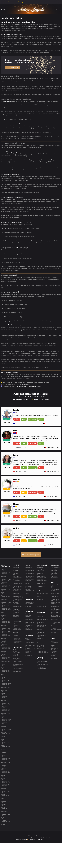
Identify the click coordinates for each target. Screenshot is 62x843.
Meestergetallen (29, 603)
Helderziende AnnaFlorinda (4, 689)
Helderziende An (5, 619)
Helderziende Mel (5, 742)
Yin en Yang (15, 590)
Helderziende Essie (5, 684)
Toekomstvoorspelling (42, 663)
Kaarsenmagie (54, 648)
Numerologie (28, 606)
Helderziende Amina (6, 632)
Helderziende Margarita (4, 731)
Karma (38, 623)
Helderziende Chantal (4, 600)
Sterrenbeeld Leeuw (18, 596)
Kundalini (39, 628)
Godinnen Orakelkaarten (16, 652)
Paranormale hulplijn (42, 582)
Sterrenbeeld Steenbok (16, 604)
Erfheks (53, 645)
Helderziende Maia (5, 585)
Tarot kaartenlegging (18, 668)
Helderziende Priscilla (4, 774)
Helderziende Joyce (5, 713)
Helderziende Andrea (4, 583)
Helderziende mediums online (16, 636)
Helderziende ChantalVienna (4, 659)
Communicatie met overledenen (29, 577)
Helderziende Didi (5, 605)
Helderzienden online (18, 641)
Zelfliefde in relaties (55, 599)
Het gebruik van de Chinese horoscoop (17, 585)
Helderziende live (17, 631)
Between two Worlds (30, 648)
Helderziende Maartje (4, 806)
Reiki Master (40, 598)
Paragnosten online (30, 623)
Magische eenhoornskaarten (17, 660)
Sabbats (53, 657)
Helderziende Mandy (6, 729)
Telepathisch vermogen (42, 652)
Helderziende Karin (5, 621)
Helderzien (15, 623)
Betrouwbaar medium (28, 568)
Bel (24, 419)
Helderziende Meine (6, 741)
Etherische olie (54, 642)
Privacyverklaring (32, 839)
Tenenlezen (54, 621)
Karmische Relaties (41, 625)
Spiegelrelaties (54, 619)
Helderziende (4, 700)
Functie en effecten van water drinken (55, 605)
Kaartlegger (16, 654)
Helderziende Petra (5, 771)
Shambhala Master (41, 631)
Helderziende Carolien (4, 655)
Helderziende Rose (5, 787)
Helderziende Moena (4, 594)
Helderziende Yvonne (4, 823)
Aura (26, 638)
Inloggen (4, 9)
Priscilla (16, 410)
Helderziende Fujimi (5, 657)
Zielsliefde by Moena (56, 634)
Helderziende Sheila (6, 704)
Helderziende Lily (5, 604)
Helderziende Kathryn (4, 812)
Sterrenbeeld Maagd (18, 598)
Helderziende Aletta (5, 629)
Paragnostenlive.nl (22, 386)
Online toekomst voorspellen (41, 666)
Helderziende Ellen (5, 622)
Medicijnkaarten (17, 662)
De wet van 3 (16, 579)
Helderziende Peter (5, 628)
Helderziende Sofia (5, 801)
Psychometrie (40, 645)
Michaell (16, 479)
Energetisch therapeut (42, 593)
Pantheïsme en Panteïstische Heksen (54, 651)
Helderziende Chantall (4, 663)
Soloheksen (54, 658)
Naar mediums (12, 67)
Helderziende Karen (5, 717)
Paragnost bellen (29, 619)
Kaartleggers (16, 655)
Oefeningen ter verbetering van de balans (55, 616)
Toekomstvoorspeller (42, 661)
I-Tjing (38, 621)
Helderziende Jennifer (4, 707)
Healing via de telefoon (42, 619)
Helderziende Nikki (5, 764)
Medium (27, 583)
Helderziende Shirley (6, 596)
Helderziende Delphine (4, 809)
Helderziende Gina (5, 580)
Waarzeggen (54, 569)
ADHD (38, 615)
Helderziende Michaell (4, 744)
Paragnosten (28, 618)
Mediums (27, 589)
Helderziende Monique (4, 753)
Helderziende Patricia (4, 769)
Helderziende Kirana (6, 719)
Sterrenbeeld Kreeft (17, 595)
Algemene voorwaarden (21, 839)
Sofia (15, 431)
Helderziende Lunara (4, 727)
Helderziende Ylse (5, 699)
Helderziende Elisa (5, 772)
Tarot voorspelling (41, 668)
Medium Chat (28, 586)
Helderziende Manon (4, 570)
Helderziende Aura (5, 647)
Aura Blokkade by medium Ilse (29, 643)
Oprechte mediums (29, 590)
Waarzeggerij (54, 573)
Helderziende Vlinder (4, 816)
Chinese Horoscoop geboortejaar (17, 575)
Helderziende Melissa (4, 777)
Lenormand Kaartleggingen (16, 657)
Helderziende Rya (5, 784)
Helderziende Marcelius (4, 614)
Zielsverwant (40, 638)
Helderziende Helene (4, 574)
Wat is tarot (15, 665)
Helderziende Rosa (5, 598)
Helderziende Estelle (6, 683)
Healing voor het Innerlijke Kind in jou (55, 608)
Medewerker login (42, 839)
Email (40, 419)
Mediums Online (29, 587)
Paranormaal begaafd (28, 651)
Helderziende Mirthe (6, 751)
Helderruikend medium (28, 581)
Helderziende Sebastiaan (4, 803)
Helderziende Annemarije (4, 639)
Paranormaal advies (30, 649)
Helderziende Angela (6, 579)
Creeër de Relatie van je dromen (55, 597)
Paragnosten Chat (29, 621)
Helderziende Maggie (4, 591)
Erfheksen (53, 647)
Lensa (15, 455)
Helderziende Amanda (4, 626)
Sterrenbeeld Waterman (16, 613)
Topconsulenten (41, 585)
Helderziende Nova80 (4, 766)
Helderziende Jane (5, 758)
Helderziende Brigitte (6, 650)
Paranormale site (41, 583)
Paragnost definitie (29, 622)
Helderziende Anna (5, 624)
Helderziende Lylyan (6, 609)
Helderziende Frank (5, 589)
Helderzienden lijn (17, 639)
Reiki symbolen (40, 599)
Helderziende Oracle (6, 631)
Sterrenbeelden (16, 587)
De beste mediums (29, 579)
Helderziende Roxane (4, 789)
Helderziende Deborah (4, 692)
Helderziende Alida (5, 720)
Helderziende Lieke (5, 661)
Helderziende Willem (6, 602)
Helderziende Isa (5, 703)
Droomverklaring (41, 618)
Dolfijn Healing (54, 600)
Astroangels (40, 569)
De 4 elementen (16, 580)
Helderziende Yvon (5, 821)
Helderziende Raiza (5, 779)
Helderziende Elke (5, 680)
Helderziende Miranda (4, 748)
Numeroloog (28, 605)
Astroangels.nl (7, 101)
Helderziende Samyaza (4, 793)
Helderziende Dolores (4, 676)
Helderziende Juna (5, 608)
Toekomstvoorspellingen (43, 664)
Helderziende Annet (5, 710)
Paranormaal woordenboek (28, 654)
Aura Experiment (29, 641)
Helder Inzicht (16, 642)
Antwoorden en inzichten (41, 571)
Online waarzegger (55, 567)
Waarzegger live (55, 572)
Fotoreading (32, 419)
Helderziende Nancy (6, 702)
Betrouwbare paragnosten (28, 614)
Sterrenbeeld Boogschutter (16, 592)
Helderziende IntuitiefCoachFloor (5, 587)
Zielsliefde (53, 632)
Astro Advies (16, 567)
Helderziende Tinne (5, 814)
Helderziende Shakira (4, 577)
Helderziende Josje (5, 712)
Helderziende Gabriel (4, 715)
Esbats (52, 644)
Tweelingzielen (40, 634)
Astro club (15, 569)
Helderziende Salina (6, 635)
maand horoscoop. (20, 2)
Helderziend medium (18, 626)
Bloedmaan (15, 573)
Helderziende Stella (5, 800)
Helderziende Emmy (5, 681)
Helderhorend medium (28, 627)
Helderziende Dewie (6, 671)
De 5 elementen (16, 582)
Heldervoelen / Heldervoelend (28, 630)
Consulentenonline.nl (35, 386)
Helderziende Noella (6, 679)
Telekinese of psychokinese (40, 647)
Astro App (53, 587)
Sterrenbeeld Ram (17, 599)
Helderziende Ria (5, 785)
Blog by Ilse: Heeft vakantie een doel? (55, 594)
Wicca (52, 660)
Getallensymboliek (29, 602)
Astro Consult (16, 570)
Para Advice (40, 573)
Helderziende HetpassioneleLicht (5, 756)
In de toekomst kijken (42, 670)
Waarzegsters (54, 577)
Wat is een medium (29, 595)
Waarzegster (54, 576)
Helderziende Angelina (4, 645)
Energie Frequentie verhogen (41, 595)
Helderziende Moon (5, 782)
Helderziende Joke (5, 709)
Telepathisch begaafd (42, 651)
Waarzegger (54, 570)
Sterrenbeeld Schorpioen (16, 601)
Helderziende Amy (5, 634)
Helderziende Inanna (4, 673)
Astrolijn (15, 572)
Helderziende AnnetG (4, 642)
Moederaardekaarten (18, 664)
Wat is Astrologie (17, 589)
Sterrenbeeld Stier (17, 606)
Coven (52, 641)
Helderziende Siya (5, 686)
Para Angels (40, 574)
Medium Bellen (28, 585)
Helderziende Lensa (5, 725)
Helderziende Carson (4, 760)
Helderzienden (16, 638)
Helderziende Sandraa (4, 797)
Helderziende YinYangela (4, 819)
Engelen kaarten (17, 649)
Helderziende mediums (16, 633)
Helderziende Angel (5, 762)
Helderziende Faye (5, 637)
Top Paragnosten (29, 625)
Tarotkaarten (16, 670)
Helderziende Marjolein (4, 735)
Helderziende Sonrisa (4, 696)
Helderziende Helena (4, 722)
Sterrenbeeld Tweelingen (16, 608)
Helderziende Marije (6, 733)
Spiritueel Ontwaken (42, 632)
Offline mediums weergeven (30, 555)
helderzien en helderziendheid (17, 628)
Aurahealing (28, 639)
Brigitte (16, 528)
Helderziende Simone (4, 617)
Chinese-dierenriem (17, 577)
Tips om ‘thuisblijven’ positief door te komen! (55, 624)
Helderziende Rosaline (4, 666)
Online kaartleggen (17, 667)
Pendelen (39, 629)
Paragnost (27, 616)
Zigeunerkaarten (17, 671)
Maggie (16, 504)
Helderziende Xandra (4, 611)
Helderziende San (5, 795)
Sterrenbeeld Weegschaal (16, 615)
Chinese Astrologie (17, 583)
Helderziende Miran (5, 746)
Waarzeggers (54, 574)
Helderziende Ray (5, 781)
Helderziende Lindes (6, 606)
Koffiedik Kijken (41, 626)
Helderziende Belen (5, 648)
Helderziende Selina (6, 670)
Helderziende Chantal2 (4, 652)
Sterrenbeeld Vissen (18, 611)
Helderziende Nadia (5, 791)
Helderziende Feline (5, 687)
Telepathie (39, 649)
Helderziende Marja (5, 572)
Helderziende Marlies (4, 738)
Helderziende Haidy (5, 694)
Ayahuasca (40, 616)
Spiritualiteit (28, 657)
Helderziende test (5, 668)
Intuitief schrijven (41, 622)
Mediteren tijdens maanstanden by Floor (55, 612)
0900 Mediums (40, 567)
